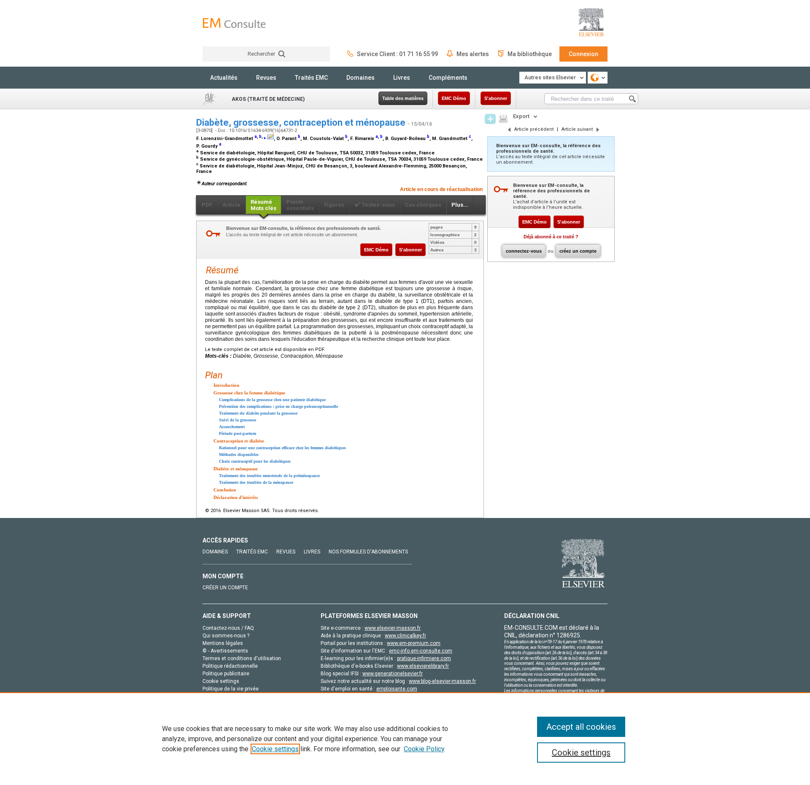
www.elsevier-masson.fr (392, 628)
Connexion (583, 54)
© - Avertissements (225, 651)
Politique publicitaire (225, 674)
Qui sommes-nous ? (225, 636)
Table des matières (403, 98)
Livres (401, 77)
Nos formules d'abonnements (368, 552)
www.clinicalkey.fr (405, 636)
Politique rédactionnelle (230, 666)
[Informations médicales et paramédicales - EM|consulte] (234, 23)
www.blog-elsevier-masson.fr (442, 681)
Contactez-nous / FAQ (228, 628)
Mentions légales (222, 643)
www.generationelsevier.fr (392, 674)
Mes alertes (472, 54)
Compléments (448, 77)
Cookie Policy (424, 749)
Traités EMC (311, 77)
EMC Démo (454, 98)
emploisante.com (396, 689)
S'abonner (495, 98)
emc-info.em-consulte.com (420, 651)
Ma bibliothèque (530, 54)
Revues (266, 77)
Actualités (224, 77)
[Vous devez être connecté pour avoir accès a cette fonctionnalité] (490, 119)
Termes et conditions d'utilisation (241, 658)
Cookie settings (275, 749)
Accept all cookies (581, 727)
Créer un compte (225, 588)
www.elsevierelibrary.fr (423, 666)
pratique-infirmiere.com (424, 658)
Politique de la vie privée (230, 689)
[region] (405, 738)
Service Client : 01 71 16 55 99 (397, 54)
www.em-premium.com (413, 643)
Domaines (360, 77)
